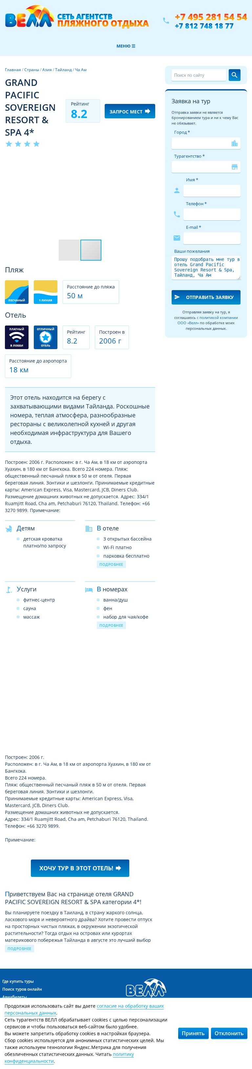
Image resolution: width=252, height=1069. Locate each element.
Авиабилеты (14, 997)
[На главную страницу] (77, 20)
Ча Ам (81, 69)
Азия (47, 69)
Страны (31, 69)
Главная (13, 69)
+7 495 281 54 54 (211, 17)
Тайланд (63, 69)
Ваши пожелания (192, 251)
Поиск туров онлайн (22, 989)
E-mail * (193, 227)
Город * (182, 132)
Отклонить (229, 1033)
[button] (149, 160)
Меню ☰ (126, 46)
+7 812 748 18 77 (204, 26)
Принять (193, 1033)
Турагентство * (189, 156)
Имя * (192, 180)
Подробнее (111, 564)
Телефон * (196, 204)
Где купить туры (18, 981)
